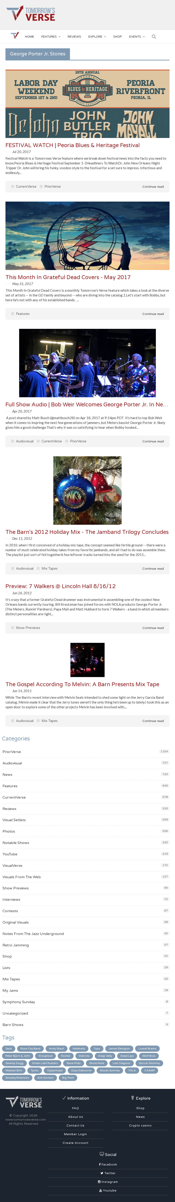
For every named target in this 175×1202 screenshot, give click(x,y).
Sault (8, 1048)
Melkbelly (79, 1048)
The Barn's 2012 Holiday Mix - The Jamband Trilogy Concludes (87, 532)
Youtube (109, 1190)
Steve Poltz (74, 1063)
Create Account (75, 1143)
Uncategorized (15, 1013)
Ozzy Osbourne (81, 1070)
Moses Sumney (110, 1070)
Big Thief (68, 1077)
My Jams (10, 990)
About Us (75, 1117)
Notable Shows (16, 843)
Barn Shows (13, 1025)
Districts (84, 1055)
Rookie (65, 1055)
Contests (10, 911)
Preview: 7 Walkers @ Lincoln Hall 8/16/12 (60, 586)
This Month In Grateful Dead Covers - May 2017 (68, 277)
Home (29, 37)
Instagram (109, 1182)
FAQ (75, 1108)
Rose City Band (30, 1048)
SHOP (117, 37)
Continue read (153, 187)
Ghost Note (96, 1063)
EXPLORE (95, 37)
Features (49, 37)
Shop (7, 956)
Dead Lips (127, 1055)
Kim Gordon (46, 1077)
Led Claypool (121, 1063)
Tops (97, 1048)
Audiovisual (24, 441)
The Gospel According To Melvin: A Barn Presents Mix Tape (82, 684)
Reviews (74, 37)
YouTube (10, 854)
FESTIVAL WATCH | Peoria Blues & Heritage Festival (72, 145)
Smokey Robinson (17, 1077)
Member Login (75, 1134)
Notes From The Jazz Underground (33, 934)
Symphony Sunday (19, 1002)
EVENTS (135, 37)
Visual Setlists (14, 820)
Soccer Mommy (149, 1063)
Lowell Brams (147, 1048)
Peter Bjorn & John (17, 1055)
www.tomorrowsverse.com (25, 1120)
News (7, 774)
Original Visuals (16, 922)
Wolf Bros (148, 1055)
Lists (6, 968)
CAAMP (149, 1070)
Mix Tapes (49, 568)
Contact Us (76, 1125)
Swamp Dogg (14, 1063)
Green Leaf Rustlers (45, 1063)
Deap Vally (105, 1055)
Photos (9, 831)
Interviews (11, 899)
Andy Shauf (56, 1048)
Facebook (109, 1164)
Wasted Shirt (13, 1070)
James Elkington (119, 1048)
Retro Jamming (16, 945)
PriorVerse (52, 186)
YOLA (132, 1070)
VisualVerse (12, 865)
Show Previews (27, 628)
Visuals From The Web (22, 877)
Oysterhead (54, 1070)
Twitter (109, 1173)
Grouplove (45, 1055)
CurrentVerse (25, 186)
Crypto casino (140, 1125)
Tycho (35, 1070)
